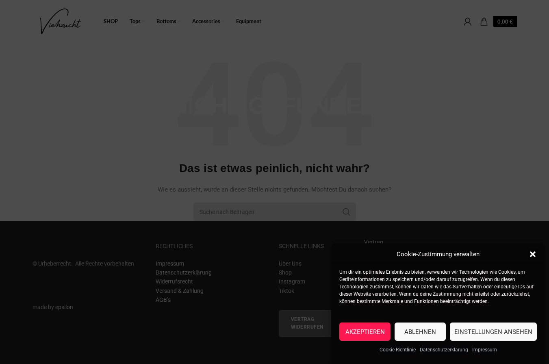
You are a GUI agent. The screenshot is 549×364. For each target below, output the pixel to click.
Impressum (484, 350)
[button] (533, 254)
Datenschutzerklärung (444, 350)
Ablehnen (420, 331)
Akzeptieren (365, 331)
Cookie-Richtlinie (398, 350)
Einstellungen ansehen (493, 331)
